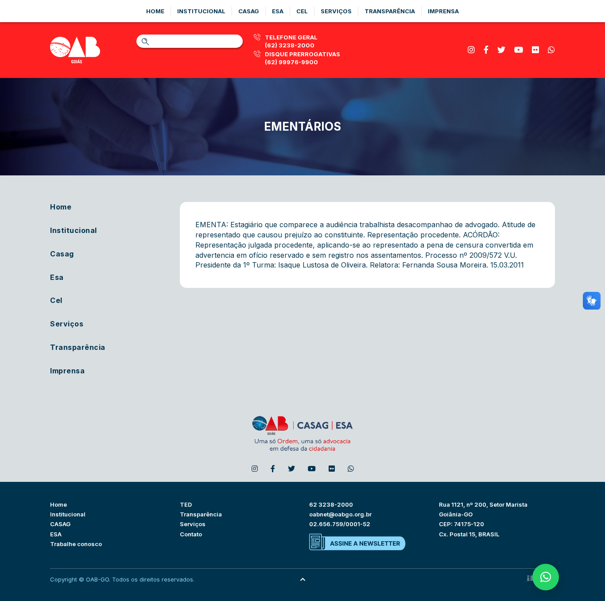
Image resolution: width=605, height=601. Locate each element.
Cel (302, 11)
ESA (56, 534)
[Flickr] (535, 49)
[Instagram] (471, 49)
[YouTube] (518, 49)
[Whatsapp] (551, 49)
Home (155, 11)
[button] (545, 577)
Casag (248, 11)
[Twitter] (501, 49)
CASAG (60, 523)
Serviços (336, 11)
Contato (191, 534)
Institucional (201, 11)
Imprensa (443, 11)
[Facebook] (486, 49)
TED (186, 504)
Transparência (390, 11)
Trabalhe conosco (76, 543)
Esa (277, 11)
